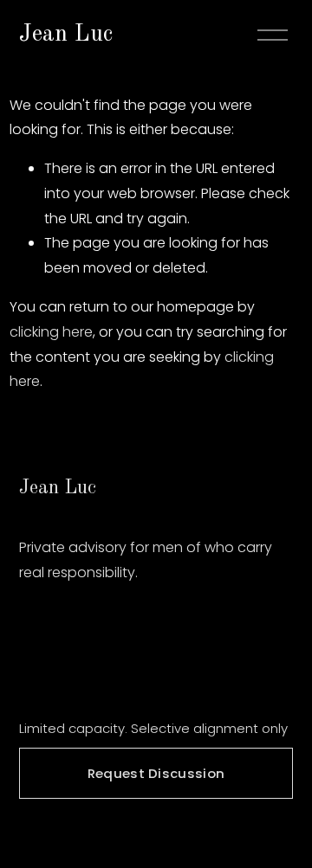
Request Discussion (156, 773)
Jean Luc (66, 34)
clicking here (51, 332)
